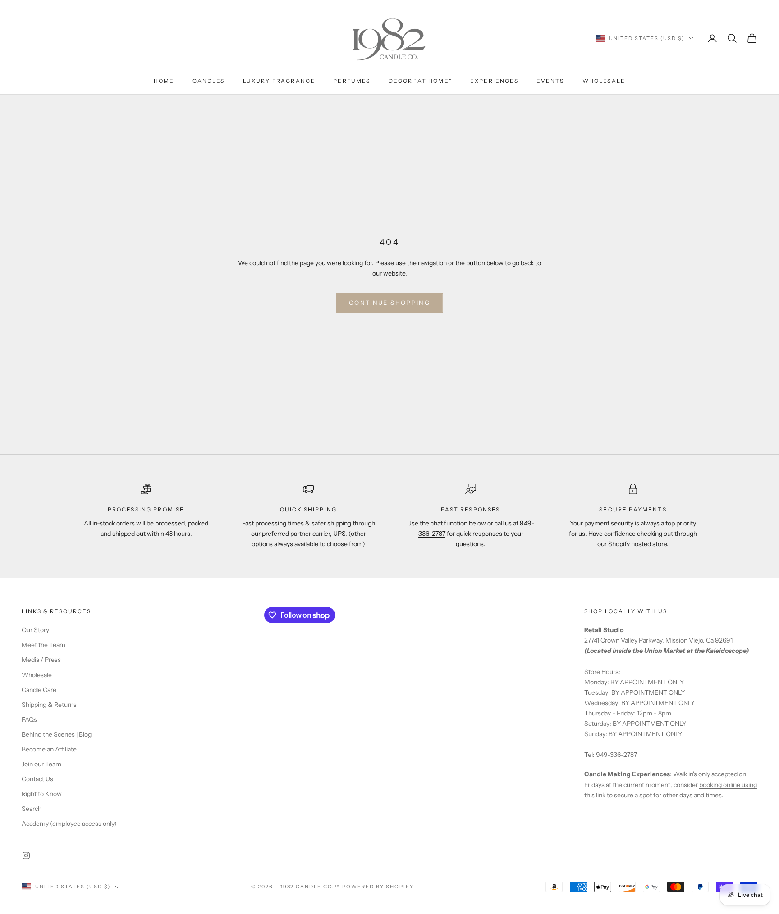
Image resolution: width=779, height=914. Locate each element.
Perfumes (351, 80)
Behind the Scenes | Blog (57, 734)
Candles (208, 80)
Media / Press (41, 660)
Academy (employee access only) (69, 823)
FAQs (29, 719)
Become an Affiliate (49, 749)
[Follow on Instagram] (26, 855)
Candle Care (39, 690)
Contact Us (37, 779)
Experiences (494, 80)
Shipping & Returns (49, 705)
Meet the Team (43, 645)
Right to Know (42, 794)
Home (164, 80)
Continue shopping (389, 302)
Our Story (35, 630)
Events (550, 80)
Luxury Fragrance (279, 80)
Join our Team (41, 764)
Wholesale (603, 80)
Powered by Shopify (378, 886)
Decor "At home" (420, 80)
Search (31, 809)
